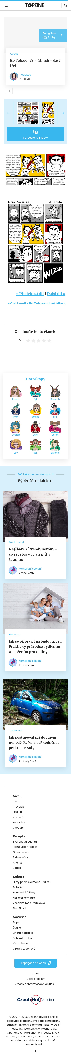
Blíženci (55, 452)
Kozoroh (55, 399)
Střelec (36, 417)
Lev (16, 452)
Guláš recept (21, 852)
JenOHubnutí (33, 1044)
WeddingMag (19, 1040)
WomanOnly (32, 1029)
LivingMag (35, 1040)
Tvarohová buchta (25, 842)
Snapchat (19, 822)
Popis (16, 922)
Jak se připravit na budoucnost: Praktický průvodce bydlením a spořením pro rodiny (35, 646)
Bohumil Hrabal (22, 938)
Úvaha (17, 928)
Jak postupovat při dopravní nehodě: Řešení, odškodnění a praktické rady (34, 742)
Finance (14, 634)
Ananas (17, 863)
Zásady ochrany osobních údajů (35, 984)
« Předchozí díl (30, 293)
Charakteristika (23, 933)
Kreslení (18, 817)
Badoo (17, 868)
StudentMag (25, 1036)
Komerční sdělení (30, 569)
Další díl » (56, 293)
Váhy (35, 434)
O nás (35, 973)
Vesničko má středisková (29, 903)
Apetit (14, 54)
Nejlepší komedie (24, 898)
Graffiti (17, 812)
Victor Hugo (20, 943)
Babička (18, 887)
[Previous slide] (11, 113)
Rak (35, 452)
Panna (15, 399)
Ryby (15, 417)
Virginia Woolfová (24, 949)
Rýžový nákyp (21, 857)
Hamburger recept (25, 847)
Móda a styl (16, 542)
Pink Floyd (19, 908)
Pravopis (18, 807)
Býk (35, 399)
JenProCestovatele (47, 1036)
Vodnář (16, 434)
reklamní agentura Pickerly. (35, 1025)
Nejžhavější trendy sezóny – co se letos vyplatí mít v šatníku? (33, 554)
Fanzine (11, 1036)
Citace (17, 801)
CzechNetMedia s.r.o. (41, 1017)
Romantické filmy (24, 892)
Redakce (25, 75)
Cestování (15, 730)
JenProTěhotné (29, 1033)
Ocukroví (49, 1040)
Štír (55, 417)
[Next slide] (60, 113)
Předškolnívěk (50, 1033)
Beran (55, 434)
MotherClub (48, 1029)
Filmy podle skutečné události (32, 882)
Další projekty (36, 979)
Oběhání (12, 1033)
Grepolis (18, 828)
